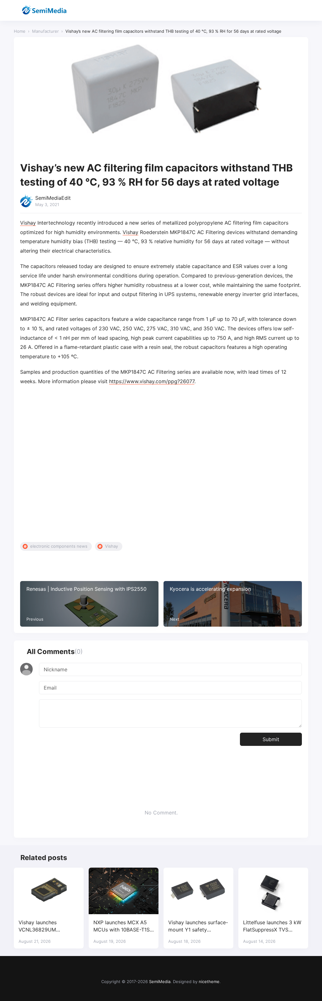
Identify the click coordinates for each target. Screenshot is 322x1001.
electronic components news (58, 546)
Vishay (28, 223)
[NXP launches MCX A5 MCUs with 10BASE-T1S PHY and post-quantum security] (123, 891)
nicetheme (209, 981)
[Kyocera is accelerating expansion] (233, 604)
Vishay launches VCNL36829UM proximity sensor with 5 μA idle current (47, 926)
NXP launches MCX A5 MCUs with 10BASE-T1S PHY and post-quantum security (121, 926)
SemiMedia (159, 981)
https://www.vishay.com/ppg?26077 (151, 381)
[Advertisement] (161, 464)
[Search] (286, 10)
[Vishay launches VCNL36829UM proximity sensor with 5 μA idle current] (49, 891)
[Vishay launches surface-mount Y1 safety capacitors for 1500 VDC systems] (198, 891)
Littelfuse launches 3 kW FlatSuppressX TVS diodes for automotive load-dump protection (272, 926)
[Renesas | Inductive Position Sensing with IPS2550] (89, 604)
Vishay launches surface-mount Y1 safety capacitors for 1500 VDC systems (198, 926)
